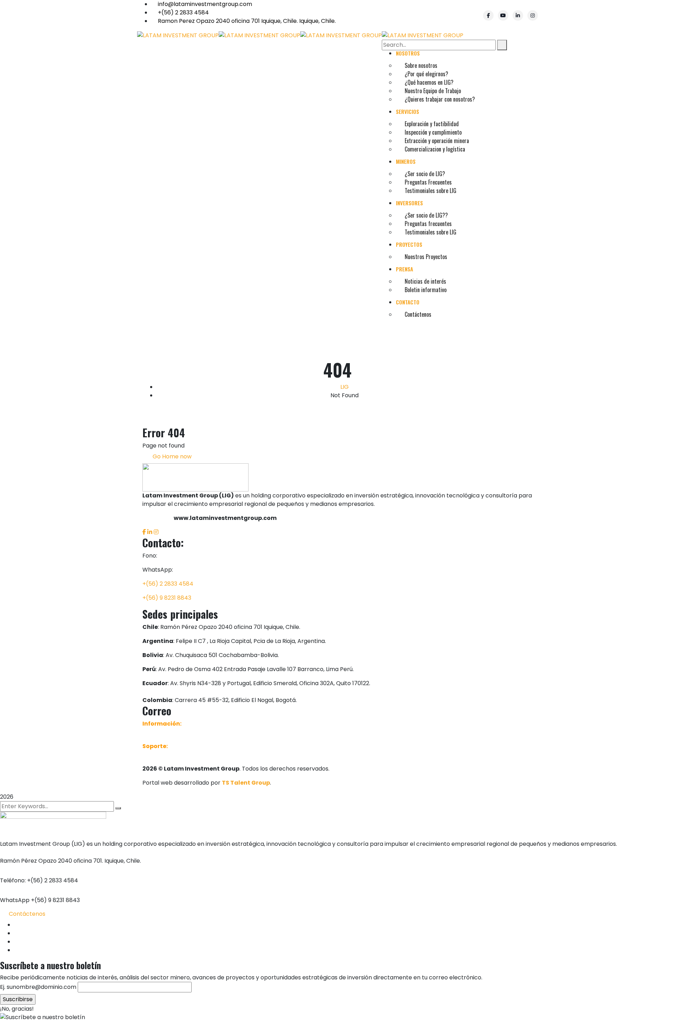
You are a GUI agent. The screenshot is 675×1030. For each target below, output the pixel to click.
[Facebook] (488, 15)
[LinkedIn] (518, 15)
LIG (344, 387)
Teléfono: (13, 880)
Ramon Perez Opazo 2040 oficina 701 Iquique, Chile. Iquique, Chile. (247, 21)
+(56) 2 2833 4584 (183, 12)
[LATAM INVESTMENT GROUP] (178, 35)
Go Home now (171, 456)
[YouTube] (503, 15)
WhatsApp (15, 900)
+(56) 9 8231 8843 (166, 598)
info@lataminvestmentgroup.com (205, 4)
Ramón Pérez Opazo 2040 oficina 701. (51, 861)
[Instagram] (532, 15)
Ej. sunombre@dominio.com (38, 987)
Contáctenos (27, 914)
